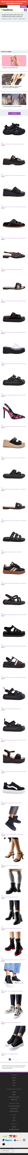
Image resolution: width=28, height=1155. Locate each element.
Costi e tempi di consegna (14, 1106)
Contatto (14, 1091)
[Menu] (25, 10)
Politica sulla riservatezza (14, 1097)
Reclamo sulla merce (14, 1111)
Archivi (14, 1120)
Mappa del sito (14, 1099)
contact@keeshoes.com (14, 3)
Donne (14, 1080)
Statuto (14, 1094)
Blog (14, 1117)
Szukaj (23, 6)
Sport (14, 1085)
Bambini (14, 1077)
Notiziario (14, 1126)
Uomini (14, 1082)
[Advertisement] (14, 36)
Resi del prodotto (14, 1108)
